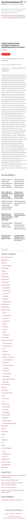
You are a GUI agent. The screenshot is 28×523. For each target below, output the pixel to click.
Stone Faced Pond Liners (9, 379)
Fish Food (5, 351)
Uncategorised (5, 459)
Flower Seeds (5, 276)
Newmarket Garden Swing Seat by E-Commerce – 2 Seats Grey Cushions (19, 238)
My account (19, 513)
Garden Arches (5, 279)
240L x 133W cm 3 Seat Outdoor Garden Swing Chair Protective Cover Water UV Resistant (7, 195)
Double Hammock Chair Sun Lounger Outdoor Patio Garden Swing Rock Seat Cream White (7, 217)
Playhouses (5, 299)
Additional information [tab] (18, 68)
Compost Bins (5, 268)
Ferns (4, 348)
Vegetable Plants (5, 462)
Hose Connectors (5, 384)
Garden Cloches (5, 304)
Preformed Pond (7, 373)
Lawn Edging (6, 412)
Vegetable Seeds (5, 464)
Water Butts (4, 467)
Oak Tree (5, 456)
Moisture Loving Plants (8, 357)
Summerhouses (7, 301)
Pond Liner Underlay (8, 365)
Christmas (4, 262)
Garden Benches (7, 315)
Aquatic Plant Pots (7, 343)
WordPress (10, 518)
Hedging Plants (6, 453)
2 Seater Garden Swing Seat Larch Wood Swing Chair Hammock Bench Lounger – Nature (19, 195)
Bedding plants (5, 260)
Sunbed (4, 332)
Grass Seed (5, 409)
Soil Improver (6, 398)
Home (2, 9)
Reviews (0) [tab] (5, 70)
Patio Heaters (5, 426)
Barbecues (5, 418)
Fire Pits (5, 312)
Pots (2, 437)
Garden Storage (7, 290)
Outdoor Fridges (7, 420)
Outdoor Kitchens (5, 415)
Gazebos (5, 323)
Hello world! (19, 500)
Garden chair (6, 318)
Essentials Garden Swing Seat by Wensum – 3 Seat (6, 237)
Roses (3, 442)
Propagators (4, 439)
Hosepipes (4, 387)
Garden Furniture (9, 9)
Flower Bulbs (4, 273)
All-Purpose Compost (7, 257)
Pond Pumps (6, 370)
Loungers (5, 329)
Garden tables (6, 321)
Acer (4, 451)
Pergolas (3, 428)
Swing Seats (18, 9)
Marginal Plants (7, 354)
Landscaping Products (7, 392)
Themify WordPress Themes (19, 518)
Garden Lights (5, 337)
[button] (24, 17)
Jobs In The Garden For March (9, 487)
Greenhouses (6, 293)
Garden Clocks (5, 307)
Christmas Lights (7, 265)
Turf (4, 401)
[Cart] (21, 2)
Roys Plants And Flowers (13, 516)
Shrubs (3, 445)
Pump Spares (6, 376)
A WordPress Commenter (7, 500)
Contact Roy (12, 513)
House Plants (4, 390)
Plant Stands (4, 431)
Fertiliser (3, 271)
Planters (3, 434)
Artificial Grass (6, 406)
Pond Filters (6, 362)
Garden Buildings (5, 285)
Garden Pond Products (7, 340)
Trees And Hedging (6, 448)
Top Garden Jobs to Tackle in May (10, 480)
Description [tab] (5, 68)
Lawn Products (5, 403)
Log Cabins (5, 296)
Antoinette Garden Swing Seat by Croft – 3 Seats (20, 215)
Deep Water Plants (7, 346)
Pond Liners (6, 368)
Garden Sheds (6, 287)
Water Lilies (6, 382)
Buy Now (6, 54)
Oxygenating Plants (8, 359)
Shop (6, 513)
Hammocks (5, 326)
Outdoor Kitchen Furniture (9, 423)
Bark (4, 395)
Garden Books (5, 282)
